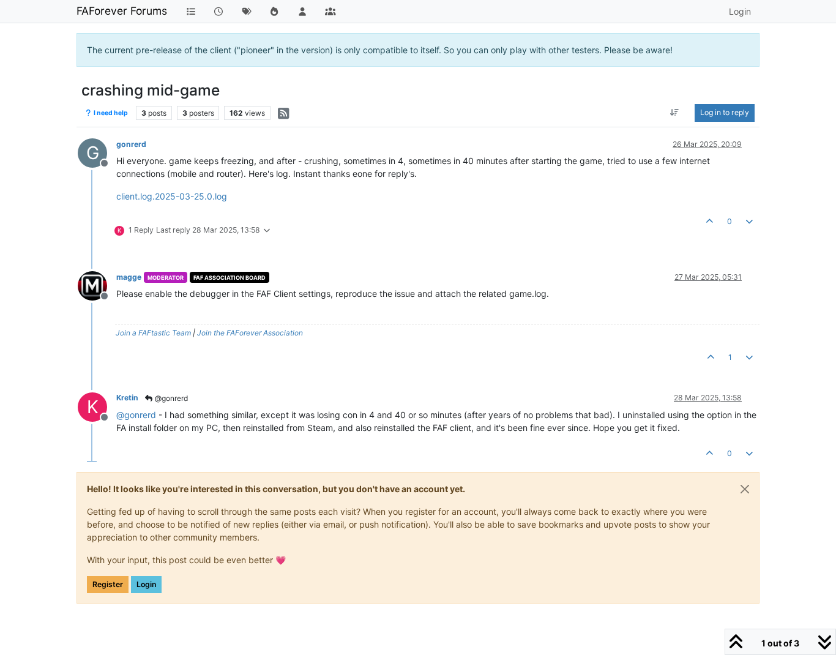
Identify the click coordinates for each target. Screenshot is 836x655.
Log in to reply (724, 112)
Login (146, 584)
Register (107, 584)
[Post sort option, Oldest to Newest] (675, 112)
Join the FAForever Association (250, 332)
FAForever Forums (122, 10)
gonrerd (131, 144)
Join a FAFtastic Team (153, 332)
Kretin (127, 397)
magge (128, 277)
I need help (110, 113)
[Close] (745, 489)
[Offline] (97, 285)
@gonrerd (170, 398)
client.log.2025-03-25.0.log (171, 196)
